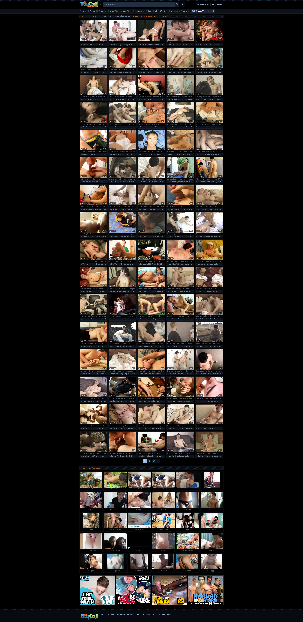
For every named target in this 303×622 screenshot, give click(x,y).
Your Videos (205, 10)
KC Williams (102, 72)
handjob (129, 182)
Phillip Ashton (144, 127)
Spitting (180, 45)
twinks (103, 99)
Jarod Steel (122, 127)
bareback (103, 45)
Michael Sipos (115, 236)
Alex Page (172, 154)
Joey (150, 127)
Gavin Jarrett (144, 346)
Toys (192, 154)
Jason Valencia (144, 99)
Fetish (191, 99)
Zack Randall (173, 72)
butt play (221, 45)
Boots (210, 45)
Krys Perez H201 (145, 154)
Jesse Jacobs (202, 154)
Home (84, 11)
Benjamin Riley (212, 182)
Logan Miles (86, 99)
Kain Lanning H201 (145, 264)
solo (151, 72)
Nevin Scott (172, 346)
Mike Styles (114, 182)
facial (157, 72)
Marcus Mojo (181, 319)
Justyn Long (201, 319)
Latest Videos (114, 11)
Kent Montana (122, 182)
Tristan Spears (211, 291)
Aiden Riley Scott (124, 99)
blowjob (186, 99)
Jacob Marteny (173, 182)
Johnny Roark (209, 209)
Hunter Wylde (209, 346)
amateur (134, 182)
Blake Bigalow (152, 236)
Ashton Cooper (180, 264)
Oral (163, 45)
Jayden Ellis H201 (157, 264)
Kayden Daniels (86, 374)
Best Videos (127, 11)
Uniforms (162, 236)
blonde (142, 45)
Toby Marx (180, 374)
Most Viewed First (150, 16)
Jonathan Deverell (153, 182)
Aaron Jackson (144, 72)
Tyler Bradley (115, 99)
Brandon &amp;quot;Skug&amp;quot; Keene (123, 72)
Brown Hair (134, 154)
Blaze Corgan (173, 99)
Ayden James (86, 154)
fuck (132, 45)
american (85, 45)
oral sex (185, 45)
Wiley (83, 264)
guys (128, 45)
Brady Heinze (95, 182)
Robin (121, 236)
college (119, 45)
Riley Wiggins (115, 264)
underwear (191, 45)
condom (147, 45)
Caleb (84, 346)
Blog (149, 11)
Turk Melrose (94, 72)
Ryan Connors (173, 209)
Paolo (93, 236)
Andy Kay (142, 374)
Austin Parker (180, 236)
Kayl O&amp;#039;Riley (204, 99)
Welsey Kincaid (86, 236)
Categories (102, 11)
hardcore (153, 45)
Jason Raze (201, 72)
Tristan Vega (152, 319)
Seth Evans (201, 127)
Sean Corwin (215, 99)
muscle (91, 45)
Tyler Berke (172, 236)
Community (185, 11)
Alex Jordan (153, 99)
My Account (218, 4)
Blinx (83, 291)
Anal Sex (158, 45)
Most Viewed (139, 11)
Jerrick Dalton (181, 291)
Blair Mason (85, 127)
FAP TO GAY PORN (161, 11)
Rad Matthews (86, 182)
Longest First (162, 16)
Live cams (174, 11)
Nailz (87, 264)
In (98, 45)
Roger (113, 154)
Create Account (204, 4)
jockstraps (216, 45)
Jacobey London (203, 182)
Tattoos (133, 127)
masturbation (163, 72)
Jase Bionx (172, 264)
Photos (92, 11)
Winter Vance (86, 72)
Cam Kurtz (180, 99)
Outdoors (184, 182)
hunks (95, 45)
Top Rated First (137, 16)
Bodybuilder (204, 45)
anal (199, 45)
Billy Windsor (209, 72)
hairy (176, 45)
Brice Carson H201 (156, 154)
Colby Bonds (94, 154)
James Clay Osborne (96, 209)
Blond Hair (105, 346)
